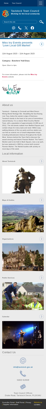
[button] (11, 90)
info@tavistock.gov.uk (23, 367)
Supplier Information (10, 404)
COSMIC (37, 405)
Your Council (16, 3)
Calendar (5, 316)
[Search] (41, 22)
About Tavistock (8, 161)
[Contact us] (20, 28)
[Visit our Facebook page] (32, 28)
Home (6, 3)
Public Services (8, 278)
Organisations (8, 239)
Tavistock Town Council (25, 10)
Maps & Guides (8, 200)
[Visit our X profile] (26, 28)
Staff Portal (20, 402)
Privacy (28, 402)
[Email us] (14, 28)
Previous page (42, 44)
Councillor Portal (8, 402)
